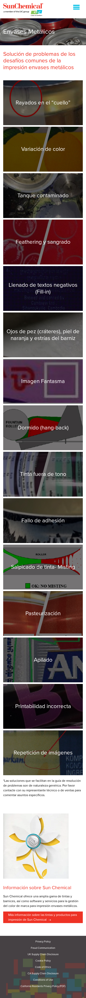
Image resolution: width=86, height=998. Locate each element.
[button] (76, 8)
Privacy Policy (43, 941)
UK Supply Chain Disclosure (43, 954)
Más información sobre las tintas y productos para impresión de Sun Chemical (42, 917)
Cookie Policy (43, 960)
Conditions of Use (43, 979)
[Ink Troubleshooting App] (23, 10)
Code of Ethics (43, 967)
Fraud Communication (43, 948)
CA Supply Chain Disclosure (43, 973)
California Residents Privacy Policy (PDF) (43, 986)
